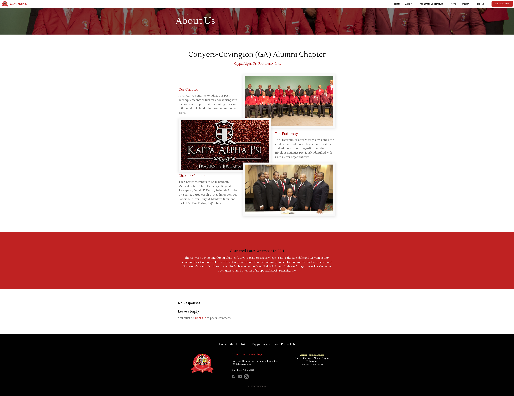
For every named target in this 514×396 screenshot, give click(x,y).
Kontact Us (288, 344)
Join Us (480, 4)
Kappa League (261, 344)
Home (397, 4)
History (244, 344)
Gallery (465, 4)
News (453, 4)
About (408, 4)
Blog (275, 344)
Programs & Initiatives (431, 4)
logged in (200, 318)
